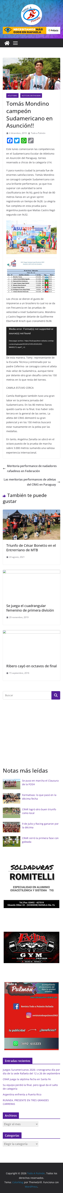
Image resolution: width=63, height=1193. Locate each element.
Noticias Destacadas (31, 95)
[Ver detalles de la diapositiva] (31, 30)
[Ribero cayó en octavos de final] (31, 633)
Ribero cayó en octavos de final (31, 666)
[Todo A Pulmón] (7, 43)
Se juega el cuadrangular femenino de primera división (30, 608)
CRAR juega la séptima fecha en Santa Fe (27, 1079)
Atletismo (12, 95)
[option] (31, 882)
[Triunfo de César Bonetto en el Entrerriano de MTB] (31, 512)
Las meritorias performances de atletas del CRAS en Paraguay (30, 482)
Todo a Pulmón (38, 133)
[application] (31, 341)
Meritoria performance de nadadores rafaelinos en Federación (32, 468)
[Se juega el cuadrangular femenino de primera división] (31, 572)
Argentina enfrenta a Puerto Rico (22, 1094)
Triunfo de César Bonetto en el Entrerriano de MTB (31, 547)
